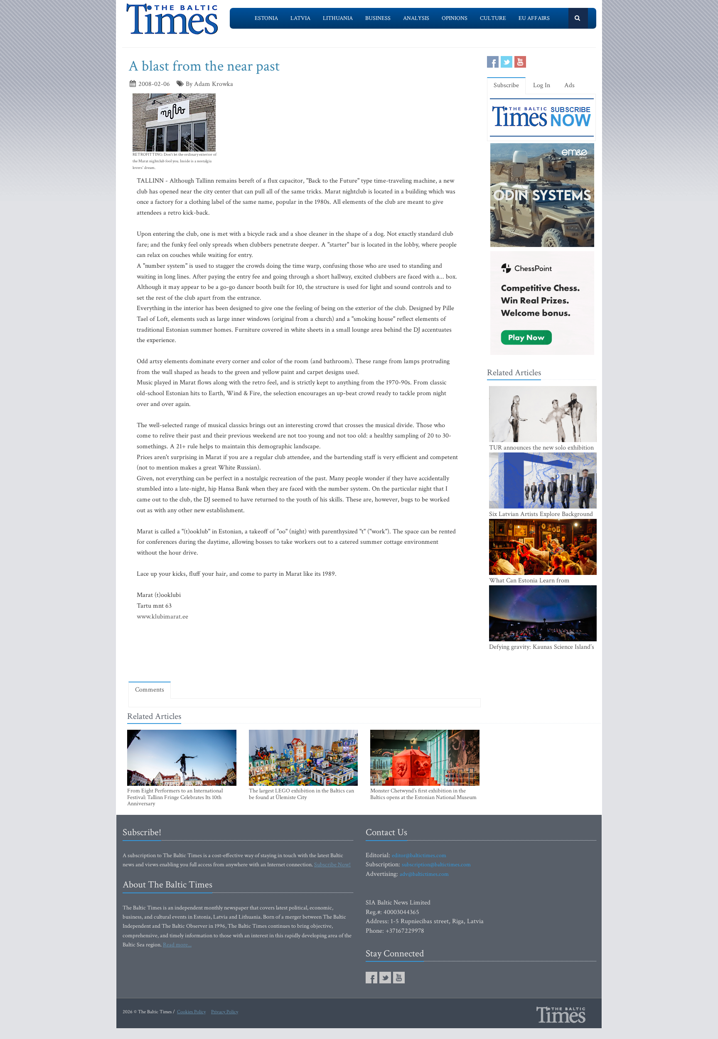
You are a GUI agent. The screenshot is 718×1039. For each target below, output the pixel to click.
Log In (541, 85)
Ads (569, 85)
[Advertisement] (304, 651)
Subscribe (506, 85)
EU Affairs (534, 18)
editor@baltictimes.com (419, 855)
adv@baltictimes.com (424, 874)
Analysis (416, 18)
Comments (149, 689)
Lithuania (338, 18)
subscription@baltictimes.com (436, 864)
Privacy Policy (224, 1012)
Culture (493, 18)
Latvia (300, 18)
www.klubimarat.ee (162, 616)
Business (378, 18)
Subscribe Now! (332, 864)
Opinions (454, 18)
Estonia (266, 18)
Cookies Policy (191, 1012)
